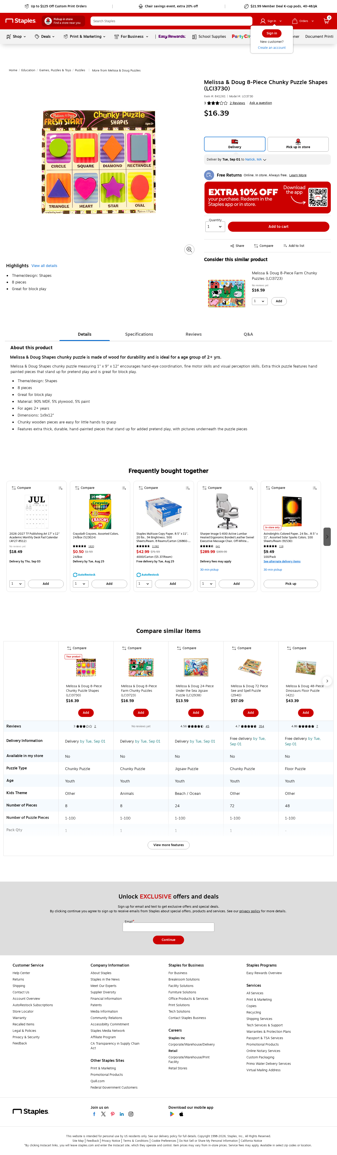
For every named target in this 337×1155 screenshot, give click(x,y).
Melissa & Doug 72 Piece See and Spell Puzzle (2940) (249, 691)
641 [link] (218, 546)
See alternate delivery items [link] (282, 561)
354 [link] (261, 726)
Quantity (215, 220)
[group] (36, 536)
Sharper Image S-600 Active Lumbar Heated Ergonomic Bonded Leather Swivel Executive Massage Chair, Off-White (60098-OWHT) (227, 537)
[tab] (84, 334)
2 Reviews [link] (237, 103)
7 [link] (317, 726)
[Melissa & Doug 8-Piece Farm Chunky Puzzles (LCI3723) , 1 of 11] (141, 668)
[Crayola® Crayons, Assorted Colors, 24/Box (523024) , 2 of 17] (100, 511)
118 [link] (281, 546)
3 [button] (205, 103)
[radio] (235, 144)
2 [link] (95, 726)
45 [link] (207, 726)
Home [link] (13, 70)
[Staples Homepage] (21, 21)
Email (129, 922)
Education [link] (28, 70)
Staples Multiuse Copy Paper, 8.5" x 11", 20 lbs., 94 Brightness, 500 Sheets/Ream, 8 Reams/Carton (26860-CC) (162, 537)
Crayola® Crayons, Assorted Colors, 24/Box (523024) (96, 535)
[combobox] (171, 21)
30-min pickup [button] (209, 570)
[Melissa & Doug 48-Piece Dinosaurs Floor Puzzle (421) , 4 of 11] (306, 668)
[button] (248, 21)
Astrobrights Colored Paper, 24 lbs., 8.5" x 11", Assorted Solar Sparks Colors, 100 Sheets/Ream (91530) (291, 537)
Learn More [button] (298, 175)
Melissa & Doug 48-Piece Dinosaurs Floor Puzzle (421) (305, 691)
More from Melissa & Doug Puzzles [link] (116, 70)
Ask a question (260, 103)
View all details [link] (44, 266)
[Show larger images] (189, 250)
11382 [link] (155, 546)
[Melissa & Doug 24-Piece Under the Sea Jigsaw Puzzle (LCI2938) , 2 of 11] (196, 668)
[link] (56, 6)
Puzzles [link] (80, 70)
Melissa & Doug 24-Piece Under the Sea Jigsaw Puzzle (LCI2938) (195, 691)
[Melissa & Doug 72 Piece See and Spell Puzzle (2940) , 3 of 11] (251, 668)
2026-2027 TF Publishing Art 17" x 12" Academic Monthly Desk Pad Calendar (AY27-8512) (34, 537)
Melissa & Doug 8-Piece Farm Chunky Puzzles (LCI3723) (284, 275)
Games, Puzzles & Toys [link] (55, 70)
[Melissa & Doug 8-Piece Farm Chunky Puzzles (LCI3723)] (226, 293)
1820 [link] (91, 546)
